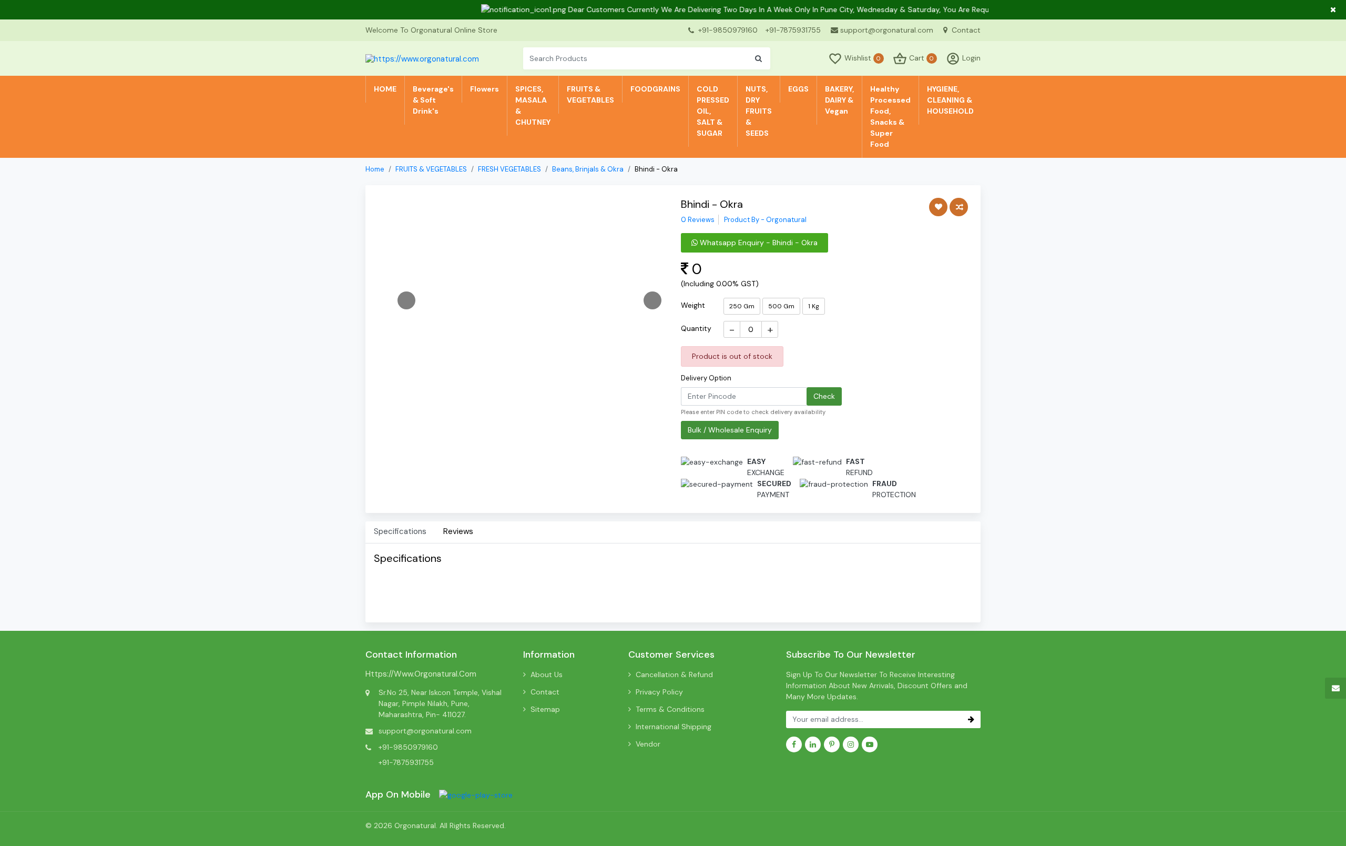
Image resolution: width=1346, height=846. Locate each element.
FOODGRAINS (655, 89)
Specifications (400, 531)
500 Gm (781, 306)
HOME (385, 89)
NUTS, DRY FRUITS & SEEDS (759, 111)
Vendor (648, 744)
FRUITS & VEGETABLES (590, 94)
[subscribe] (971, 719)
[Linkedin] (813, 744)
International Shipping (673, 726)
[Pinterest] (832, 744)
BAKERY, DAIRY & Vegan (839, 100)
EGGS (798, 89)
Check (824, 396)
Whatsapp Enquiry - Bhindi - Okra (758, 242)
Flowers (484, 89)
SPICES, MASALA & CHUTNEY (532, 105)
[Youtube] (870, 744)
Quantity (696, 328)
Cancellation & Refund (674, 674)
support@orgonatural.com (886, 30)
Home (374, 169)
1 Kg (813, 306)
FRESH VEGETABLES (509, 169)
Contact (965, 30)
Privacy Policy (659, 692)
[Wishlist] (938, 207)
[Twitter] (476, 794)
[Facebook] (794, 744)
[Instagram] (851, 744)
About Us (547, 674)
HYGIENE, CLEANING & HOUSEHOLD (950, 100)
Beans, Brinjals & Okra (588, 169)
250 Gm (741, 306)
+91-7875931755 (793, 30)
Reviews (458, 531)
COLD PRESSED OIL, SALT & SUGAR (713, 111)
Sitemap (545, 709)
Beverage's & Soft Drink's (433, 100)
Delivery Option (706, 378)
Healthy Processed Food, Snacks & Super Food (890, 116)
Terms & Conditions (670, 709)
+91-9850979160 (728, 30)
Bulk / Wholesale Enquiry (730, 430)
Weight (693, 305)
